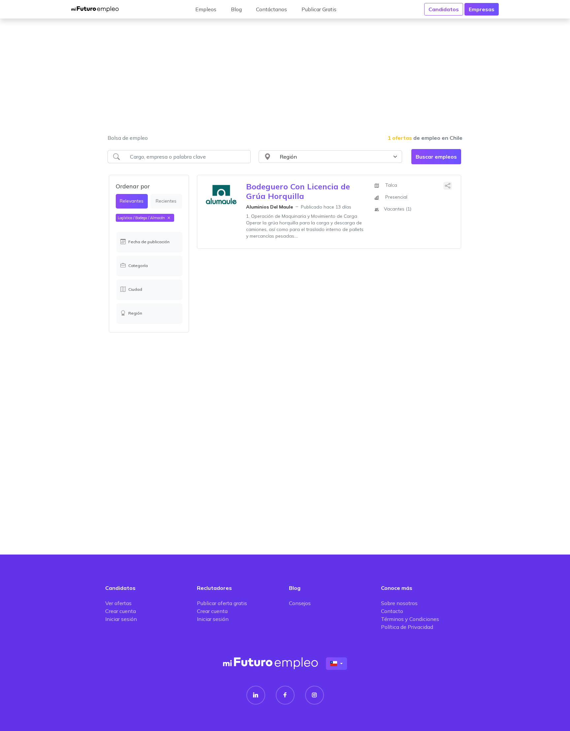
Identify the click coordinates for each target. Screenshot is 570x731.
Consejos (300, 603)
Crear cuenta (120, 611)
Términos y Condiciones (410, 619)
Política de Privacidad (407, 627)
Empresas (481, 9)
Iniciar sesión (121, 619)
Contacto (392, 611)
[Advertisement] (285, 80)
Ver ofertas (118, 603)
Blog (236, 9)
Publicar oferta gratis (222, 603)
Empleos (205, 9)
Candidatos (443, 9)
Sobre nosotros (399, 603)
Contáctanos (271, 9)
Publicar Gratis (318, 9)
